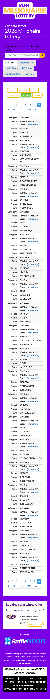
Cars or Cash (13, 95)
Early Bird (30, 74)
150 (35, 109)
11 (18, 109)
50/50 (34, 90)
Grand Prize (23, 90)
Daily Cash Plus (26, 63)
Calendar (37, 95)
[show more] (33, 125)
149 (29, 109)
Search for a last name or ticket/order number (23, 48)
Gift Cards (26, 95)
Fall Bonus (27, 68)
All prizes (12, 90)
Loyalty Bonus (11, 68)
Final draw (10, 63)
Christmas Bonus (13, 74)
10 (14, 109)
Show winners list (35, 624)
